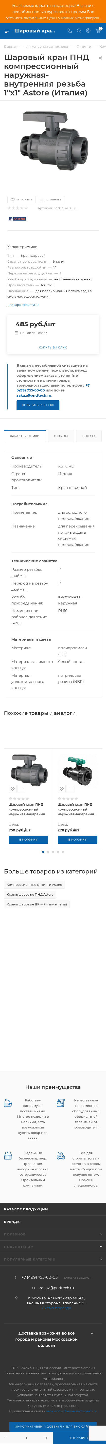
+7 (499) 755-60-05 (39, 1277)
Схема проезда (56, 1308)
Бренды (12, 1222)
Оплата (89, 436)
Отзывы (61, 436)
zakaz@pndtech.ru (34, 395)
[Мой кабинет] (88, 31)
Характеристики (25, 436)
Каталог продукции (26, 1209)
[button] (43, 852)
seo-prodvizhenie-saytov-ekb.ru (71, 1411)
